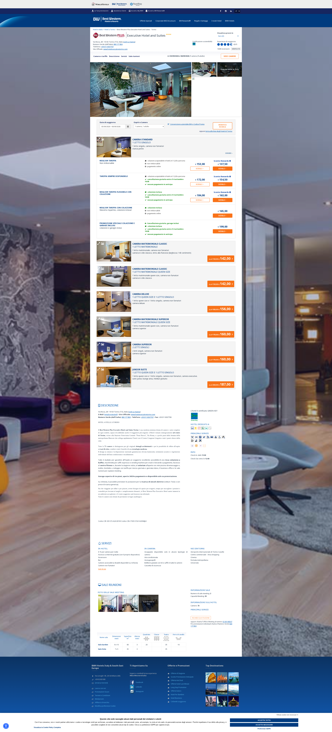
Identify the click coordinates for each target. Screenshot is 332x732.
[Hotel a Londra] (211, 701)
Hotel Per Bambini (177, 694)
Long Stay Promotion (178, 687)
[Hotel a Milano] (222, 677)
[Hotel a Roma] (211, 677)
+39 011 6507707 (107, 46)
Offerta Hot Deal (177, 680)
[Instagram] (226, 11)
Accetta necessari (264, 725)
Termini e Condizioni (102, 695)
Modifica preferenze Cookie (105, 706)
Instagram (140, 691)
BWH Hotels (229, 21)
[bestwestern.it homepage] (107, 19)
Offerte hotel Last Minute (180, 684)
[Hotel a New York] (222, 701)
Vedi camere (230, 56)
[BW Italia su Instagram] (132, 691)
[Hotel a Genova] (222, 689)
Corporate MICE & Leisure (165, 21)
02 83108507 (227, 622)
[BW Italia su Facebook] (132, 682)
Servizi (124, 56)
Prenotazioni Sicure (102, 692)
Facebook (139, 682)
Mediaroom (99, 699)
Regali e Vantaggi (201, 21)
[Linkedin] (231, 11)
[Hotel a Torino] (211, 689)
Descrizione (114, 56)
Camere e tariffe (100, 56)
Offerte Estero (176, 691)
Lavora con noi (100, 688)
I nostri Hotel (216, 21)
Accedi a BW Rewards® (156, 11)
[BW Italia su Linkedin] (132, 687)
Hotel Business (176, 698)
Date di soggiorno (108, 122)
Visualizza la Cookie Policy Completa (47, 727)
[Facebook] (221, 11)
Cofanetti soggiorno (178, 701)
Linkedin (139, 687)
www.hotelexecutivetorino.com (115, 49)
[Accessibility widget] (6, 726)
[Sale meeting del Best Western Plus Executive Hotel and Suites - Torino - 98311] (108, 603)
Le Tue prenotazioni (101, 11)
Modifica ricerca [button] (223, 126)
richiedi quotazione (200, 618)
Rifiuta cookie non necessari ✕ (287, 715)
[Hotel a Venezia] (233, 677)
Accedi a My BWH (137, 11)
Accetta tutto (264, 720)
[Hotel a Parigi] (233, 701)
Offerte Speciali (146, 21)
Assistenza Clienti (120, 11)
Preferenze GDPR (264, 729)
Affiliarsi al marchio (102, 702)
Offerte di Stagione (178, 673)
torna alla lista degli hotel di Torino (219, 131)
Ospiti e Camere (141, 122)
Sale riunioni (134, 56)
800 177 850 (118, 44)
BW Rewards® (185, 21)
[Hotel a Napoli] (233, 689)
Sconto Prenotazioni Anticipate (182, 677)
